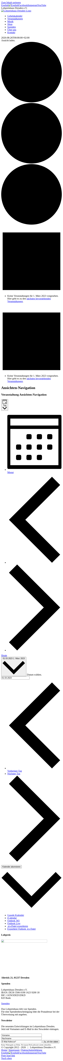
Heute (4, 655)
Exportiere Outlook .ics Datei (21, 929)
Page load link (8, 1055)
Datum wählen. (34, 674)
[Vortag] (34, 562)
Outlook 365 (13, 920)
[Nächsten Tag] (34, 650)
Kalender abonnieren (11, 867)
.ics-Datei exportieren (17, 926)
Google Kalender (15, 915)
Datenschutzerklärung (31, 1050)
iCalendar (12, 918)
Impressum (14, 1050)
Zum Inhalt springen (11, 2)
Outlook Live (13, 923)
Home (4, 1050)
